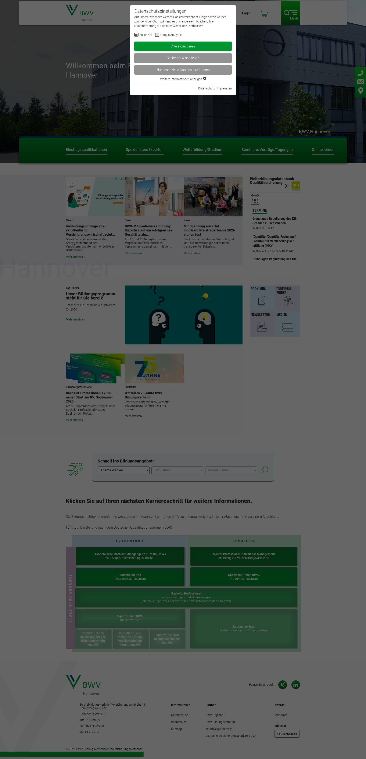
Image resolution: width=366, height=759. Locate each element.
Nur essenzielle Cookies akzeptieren (183, 70)
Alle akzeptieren (183, 46)
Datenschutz (206, 88)
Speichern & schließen (183, 58)
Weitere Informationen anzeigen (181, 79)
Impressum (224, 88)
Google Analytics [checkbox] (171, 34)
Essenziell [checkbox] (146, 34)
